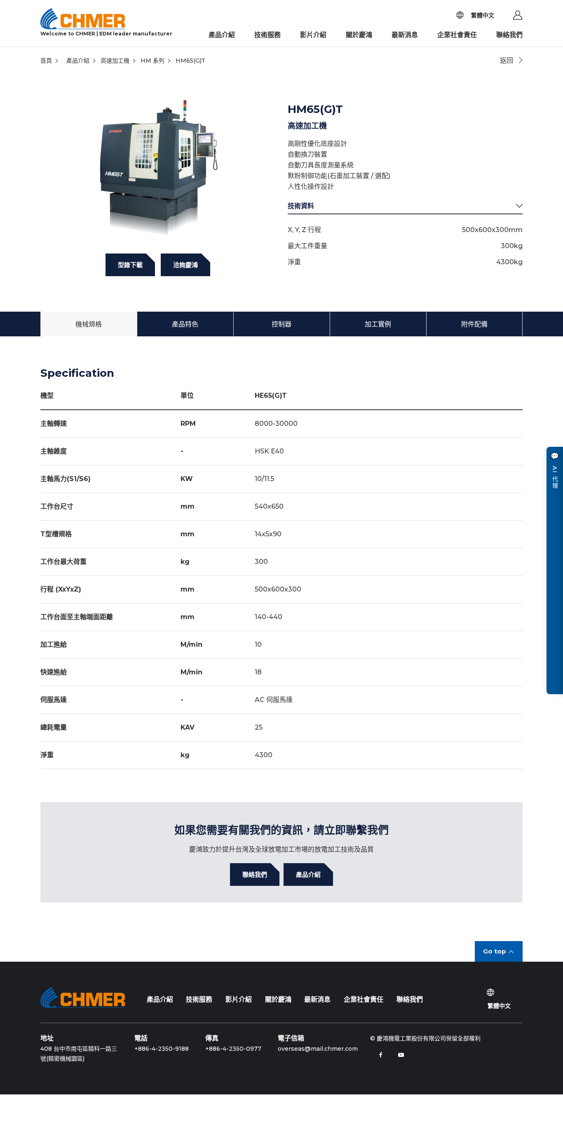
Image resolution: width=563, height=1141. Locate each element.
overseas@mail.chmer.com (318, 1048)
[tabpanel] (157, 164)
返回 (506, 60)
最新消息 (405, 35)
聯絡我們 (509, 35)
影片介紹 (313, 35)
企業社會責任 (457, 35)
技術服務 (267, 35)
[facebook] (380, 1055)
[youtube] (401, 1055)
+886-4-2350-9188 (161, 1048)
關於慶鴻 (359, 35)
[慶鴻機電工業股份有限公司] (82, 997)
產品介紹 (222, 35)
